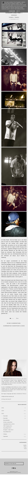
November (5, 418)
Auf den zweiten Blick (7, 422)
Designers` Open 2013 (8, 429)
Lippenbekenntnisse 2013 (8, 424)
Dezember (5, 415)
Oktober (5, 434)
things (11, 17)
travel (17, 17)
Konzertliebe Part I (7, 431)
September (5, 436)
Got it (18, 11)
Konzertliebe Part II (7, 427)
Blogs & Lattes (17, 472)
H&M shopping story (7, 426)
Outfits (24, 445)
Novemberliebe (6, 420)
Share (17, 318)
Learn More (12, 11)
